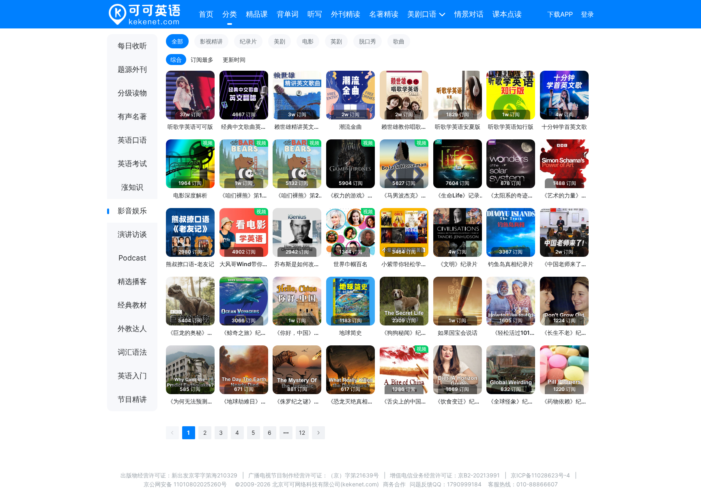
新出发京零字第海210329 (204, 475)
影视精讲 (211, 41)
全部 (177, 41)
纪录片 (248, 41)
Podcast (132, 258)
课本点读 (507, 14)
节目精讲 (132, 399)
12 (302, 432)
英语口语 (132, 140)
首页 (206, 14)
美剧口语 (422, 14)
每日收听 (132, 45)
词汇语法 (132, 352)
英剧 (336, 41)
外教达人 (132, 328)
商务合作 (394, 484)
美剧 (279, 41)
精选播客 (132, 281)
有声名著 (132, 116)
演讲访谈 (132, 234)
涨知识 (132, 187)
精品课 (257, 14)
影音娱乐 (132, 210)
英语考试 (132, 163)
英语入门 (132, 375)
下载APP (560, 14)
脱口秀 (367, 41)
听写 (314, 14)
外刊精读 (345, 14)
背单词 (288, 14)
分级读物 (132, 93)
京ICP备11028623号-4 (540, 475)
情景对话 (469, 14)
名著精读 (383, 14)
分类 (229, 14)
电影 (308, 41)
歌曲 (398, 41)
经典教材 (132, 305)
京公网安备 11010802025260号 (185, 484)
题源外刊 (132, 69)
